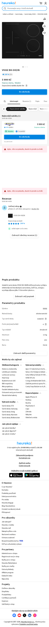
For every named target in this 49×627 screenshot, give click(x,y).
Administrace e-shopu (9, 553)
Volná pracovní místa (9, 496)
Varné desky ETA (8, 406)
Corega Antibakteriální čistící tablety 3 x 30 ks (36, 381)
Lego (27, 409)
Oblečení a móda (31, 417)
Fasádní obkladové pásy (10, 389)
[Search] (4, 101)
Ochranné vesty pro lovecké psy (12, 392)
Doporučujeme (32, 393)
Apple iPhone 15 (31, 397)
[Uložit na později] (44, 33)
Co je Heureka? (7, 487)
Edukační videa (7, 576)
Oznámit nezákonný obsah (11, 509)
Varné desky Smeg (8, 412)
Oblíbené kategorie (10, 365)
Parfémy (28, 400)
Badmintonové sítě (8, 381)
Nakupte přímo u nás (9, 531)
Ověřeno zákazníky (8, 588)
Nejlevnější (32, 109)
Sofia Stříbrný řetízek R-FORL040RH (36, 375)
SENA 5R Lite (30, 378)
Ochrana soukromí (8, 537)
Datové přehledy (8, 569)
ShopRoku (5, 591)
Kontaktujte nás (24, 458)
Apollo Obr (35, 209)
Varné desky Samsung (9, 409)
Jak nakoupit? (6, 522)
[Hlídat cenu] (44, 26)
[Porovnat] (44, 19)
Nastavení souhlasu (9, 534)
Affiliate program (7, 572)
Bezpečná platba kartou (10, 541)
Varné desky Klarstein (9, 415)
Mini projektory (7, 387)
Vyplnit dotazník (24, 466)
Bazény (28, 403)
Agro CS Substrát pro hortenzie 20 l (36, 369)
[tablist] (24, 101)
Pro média (5, 499)
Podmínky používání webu (28, 624)
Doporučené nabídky (17, 109)
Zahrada (28, 412)
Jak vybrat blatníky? (9, 428)
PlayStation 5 (30, 406)
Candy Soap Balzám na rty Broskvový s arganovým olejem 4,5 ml (36, 387)
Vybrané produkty (33, 365)
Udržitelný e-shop (8, 604)
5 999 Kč (41, 124)
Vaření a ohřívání (8, 14)
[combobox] (24, 8)
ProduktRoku (6, 595)
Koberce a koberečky (9, 369)
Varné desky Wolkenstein (11, 417)
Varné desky (19, 14)
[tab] (14, 101)
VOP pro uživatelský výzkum (12, 544)
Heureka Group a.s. (27, 622)
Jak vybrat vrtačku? (9, 434)
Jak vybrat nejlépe (10, 424)
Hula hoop (5, 378)
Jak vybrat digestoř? (9, 431)
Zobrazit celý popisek (24, 296)
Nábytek (29, 415)
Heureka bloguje (7, 503)
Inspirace (5, 601)
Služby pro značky (8, 566)
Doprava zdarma (39, 127)
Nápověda (5, 579)
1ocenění (21, 131)
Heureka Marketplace (9, 563)
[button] (14, 101)
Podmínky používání (9, 493)
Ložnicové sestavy (8, 375)
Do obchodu (24, 137)
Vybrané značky (8, 402)
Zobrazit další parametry (24, 353)
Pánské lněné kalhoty (9, 395)
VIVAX (45, 308)
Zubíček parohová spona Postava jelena (36, 384)
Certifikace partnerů (9, 598)
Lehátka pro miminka (9, 372)
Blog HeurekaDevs (8, 506)
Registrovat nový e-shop (10, 556)
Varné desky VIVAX (30, 14)
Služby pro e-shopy (8, 560)
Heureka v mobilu (8, 525)
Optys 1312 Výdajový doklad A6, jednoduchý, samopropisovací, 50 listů (36, 372)
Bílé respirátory (7, 384)
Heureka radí (6, 528)
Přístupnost (6, 512)
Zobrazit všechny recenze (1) (24, 235)
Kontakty (5, 490)
